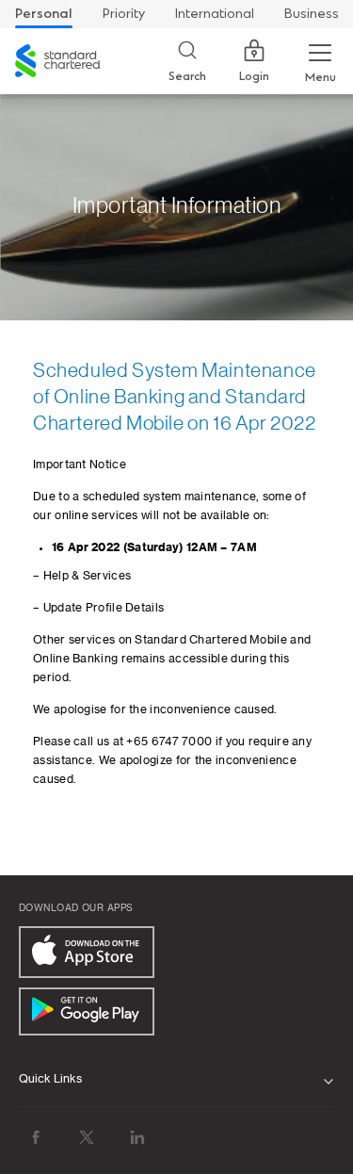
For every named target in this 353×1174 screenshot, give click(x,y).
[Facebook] (36, 1137)
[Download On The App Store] (86, 952)
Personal (43, 14)
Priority (124, 14)
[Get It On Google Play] (86, 1011)
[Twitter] (87, 1137)
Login (254, 76)
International (214, 14)
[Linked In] (137, 1137)
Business (311, 14)
